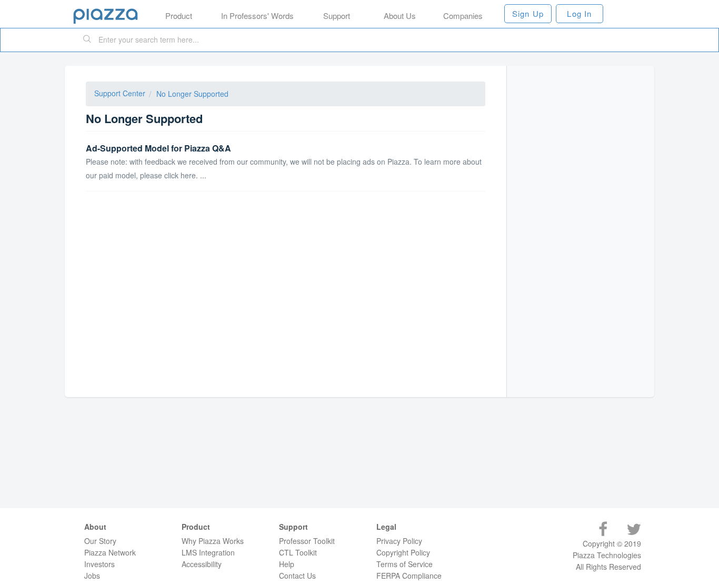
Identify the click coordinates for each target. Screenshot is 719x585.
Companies (463, 15)
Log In (579, 13)
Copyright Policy (403, 552)
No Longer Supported (192, 93)
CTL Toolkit (298, 552)
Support (336, 15)
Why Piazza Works (213, 541)
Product (178, 15)
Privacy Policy (399, 541)
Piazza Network (110, 552)
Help (286, 564)
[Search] (87, 40)
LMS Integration (208, 552)
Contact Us (297, 575)
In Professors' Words (257, 15)
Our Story (100, 541)
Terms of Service (404, 564)
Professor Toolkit (307, 541)
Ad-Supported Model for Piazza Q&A (158, 148)
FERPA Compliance (409, 575)
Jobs (92, 575)
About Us (400, 15)
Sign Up (528, 13)
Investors (99, 564)
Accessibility (202, 564)
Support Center (119, 93)
